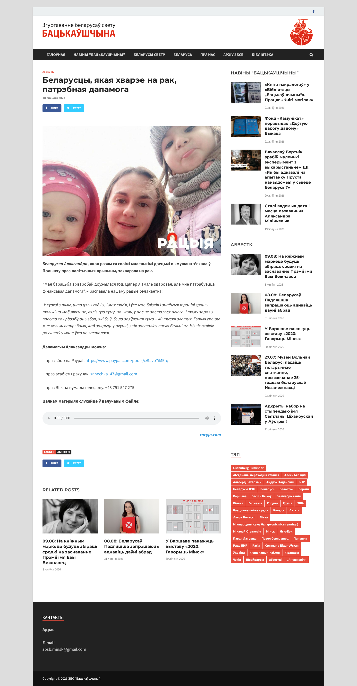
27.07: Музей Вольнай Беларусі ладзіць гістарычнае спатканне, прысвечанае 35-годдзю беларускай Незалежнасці (287, 372)
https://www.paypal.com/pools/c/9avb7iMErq (126, 361)
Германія (255, 503)
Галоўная (56, 54)
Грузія (287, 503)
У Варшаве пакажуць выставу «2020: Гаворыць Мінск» (189, 546)
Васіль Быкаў (262, 496)
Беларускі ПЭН (244, 489)
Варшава (239, 496)
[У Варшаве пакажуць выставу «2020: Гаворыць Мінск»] (193, 535)
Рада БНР (240, 545)
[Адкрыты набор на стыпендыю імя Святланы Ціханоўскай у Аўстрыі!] (246, 407)
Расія (256, 545)
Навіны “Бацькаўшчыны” (99, 54)
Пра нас (207, 54)
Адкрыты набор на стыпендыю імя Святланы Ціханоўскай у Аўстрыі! (289, 414)
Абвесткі (48, 71)
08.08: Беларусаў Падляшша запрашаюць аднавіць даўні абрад (131, 546)
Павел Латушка (244, 538)
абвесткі (63, 452)
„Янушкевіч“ (296, 559)
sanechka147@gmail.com (113, 374)
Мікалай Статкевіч (247, 531)
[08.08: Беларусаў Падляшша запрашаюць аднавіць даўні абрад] (132, 535)
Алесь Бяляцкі (295, 475)
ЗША (300, 503)
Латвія (294, 510)
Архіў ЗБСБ (233, 54)
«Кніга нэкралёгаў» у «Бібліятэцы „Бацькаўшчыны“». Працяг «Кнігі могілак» (289, 92)
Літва (264, 517)
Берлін (303, 489)
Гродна (272, 503)
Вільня (238, 503)
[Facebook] (313, 12)
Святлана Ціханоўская (281, 545)
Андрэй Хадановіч (280, 482)
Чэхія (237, 559)
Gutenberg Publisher (248, 468)
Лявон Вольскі (244, 517)
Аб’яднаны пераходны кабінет (256, 475)
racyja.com (210, 435)
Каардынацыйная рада (250, 510)
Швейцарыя (255, 559)
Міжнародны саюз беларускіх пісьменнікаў (265, 524)
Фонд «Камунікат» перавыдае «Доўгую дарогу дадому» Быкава (286, 126)
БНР (302, 482)
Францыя (292, 552)
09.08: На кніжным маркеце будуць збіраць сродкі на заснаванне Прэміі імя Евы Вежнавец (69, 552)
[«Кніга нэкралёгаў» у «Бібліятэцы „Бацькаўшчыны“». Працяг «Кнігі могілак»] (246, 85)
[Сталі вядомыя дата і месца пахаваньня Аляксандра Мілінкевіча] (246, 207)
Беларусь (182, 54)
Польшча (300, 538)
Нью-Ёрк (286, 531)
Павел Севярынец (275, 538)
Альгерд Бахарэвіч (247, 482)
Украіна (239, 552)
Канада (278, 510)
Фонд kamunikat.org (265, 552)
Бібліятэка (262, 54)
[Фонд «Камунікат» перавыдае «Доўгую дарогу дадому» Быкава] (246, 119)
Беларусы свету (149, 54)
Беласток (286, 489)
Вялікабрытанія (289, 496)
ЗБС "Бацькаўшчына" (84, 678)
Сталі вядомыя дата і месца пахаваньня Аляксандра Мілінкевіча (287, 213)
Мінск (270, 531)
